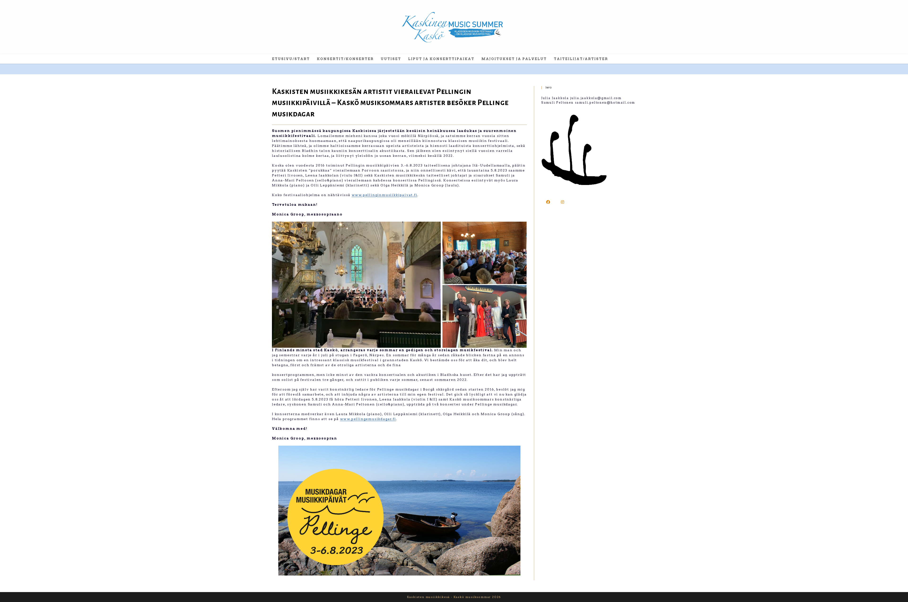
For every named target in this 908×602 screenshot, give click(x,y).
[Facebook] (548, 202)
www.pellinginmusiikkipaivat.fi (384, 195)
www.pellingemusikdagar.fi (368, 419)
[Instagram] (562, 202)
